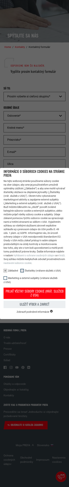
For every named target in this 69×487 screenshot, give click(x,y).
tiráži (62, 255)
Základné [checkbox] (13, 270)
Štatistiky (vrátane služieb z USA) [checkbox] (43, 270)
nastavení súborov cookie (17, 263)
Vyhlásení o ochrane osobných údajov (34, 255)
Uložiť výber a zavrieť (34, 304)
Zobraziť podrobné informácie (33, 311)
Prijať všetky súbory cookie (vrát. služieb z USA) (35, 293)
